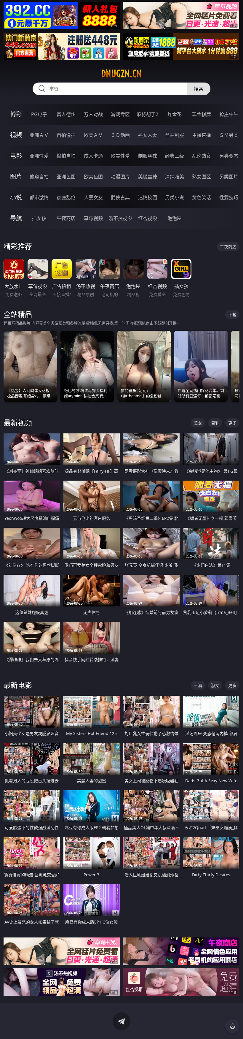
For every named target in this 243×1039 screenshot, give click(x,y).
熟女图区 (201, 176)
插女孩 (39, 218)
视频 (16, 135)
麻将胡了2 (147, 114)
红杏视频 (147, 218)
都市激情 (39, 197)
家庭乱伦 (66, 197)
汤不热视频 (120, 218)
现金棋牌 (201, 114)
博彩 (16, 114)
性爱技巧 (228, 197)
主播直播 (201, 135)
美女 (198, 423)
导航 (16, 218)
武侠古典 (120, 197)
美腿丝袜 (147, 176)
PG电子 (39, 114)
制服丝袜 (147, 156)
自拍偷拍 (66, 135)
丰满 (198, 685)
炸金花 (174, 114)
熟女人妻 (147, 135)
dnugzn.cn (121, 74)
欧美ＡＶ (93, 135)
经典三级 (174, 156)
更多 (232, 423)
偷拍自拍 (66, 156)
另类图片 (228, 176)
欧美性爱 (120, 156)
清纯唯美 (174, 176)
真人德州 (66, 114)
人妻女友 (93, 197)
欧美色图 (93, 176)
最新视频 (18, 422)
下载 (232, 314)
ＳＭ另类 (228, 135)
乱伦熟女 (201, 156)
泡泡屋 (174, 218)
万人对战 (93, 114)
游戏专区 (120, 114)
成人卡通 (93, 156)
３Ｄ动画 (120, 135)
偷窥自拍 (39, 176)
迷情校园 (147, 197)
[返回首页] (232, 1026)
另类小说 (174, 197)
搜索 (198, 88)
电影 (16, 156)
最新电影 (18, 685)
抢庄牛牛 (228, 114)
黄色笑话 (201, 197)
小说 (16, 197)
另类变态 (228, 156)
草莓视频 (93, 218)
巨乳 (215, 423)
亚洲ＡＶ (39, 135)
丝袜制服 (174, 135)
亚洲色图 (66, 176)
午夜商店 (66, 218)
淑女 (215, 685)
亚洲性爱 (39, 156)
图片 (16, 176)
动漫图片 (120, 176)
